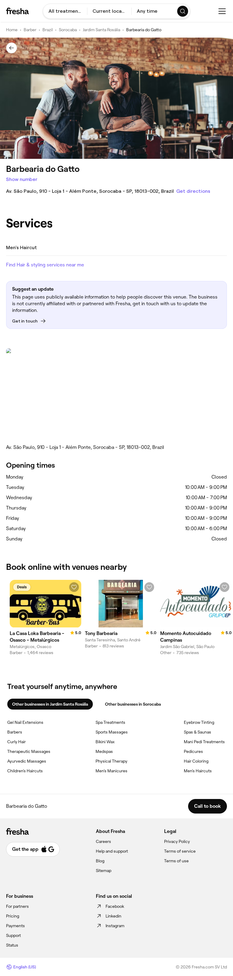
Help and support (112, 851)
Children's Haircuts (25, 770)
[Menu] (222, 11)
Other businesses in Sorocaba (133, 704)
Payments (15, 925)
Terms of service (180, 851)
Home (12, 29)
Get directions (193, 191)
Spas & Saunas (197, 732)
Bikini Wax (105, 741)
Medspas (104, 751)
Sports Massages (112, 732)
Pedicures (193, 751)
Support (13, 935)
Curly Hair (16, 741)
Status (12, 945)
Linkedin (113, 916)
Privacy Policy (177, 841)
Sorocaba (68, 29)
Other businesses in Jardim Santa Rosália (50, 704)
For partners (17, 906)
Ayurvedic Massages (26, 761)
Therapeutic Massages (28, 751)
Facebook (115, 906)
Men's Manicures (111, 770)
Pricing (12, 916)
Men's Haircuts (198, 770)
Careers (103, 841)
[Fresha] (17, 11)
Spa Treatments (110, 722)
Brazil (47, 29)
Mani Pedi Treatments (204, 741)
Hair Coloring (196, 761)
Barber (30, 29)
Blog (100, 860)
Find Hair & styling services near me (45, 264)
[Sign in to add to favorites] (74, 587)
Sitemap (103, 870)
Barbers (14, 732)
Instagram (115, 925)
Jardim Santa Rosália (101, 29)
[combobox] (65, 11)
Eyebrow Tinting (199, 722)
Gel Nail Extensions (25, 722)
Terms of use (176, 860)
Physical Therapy (111, 761)
